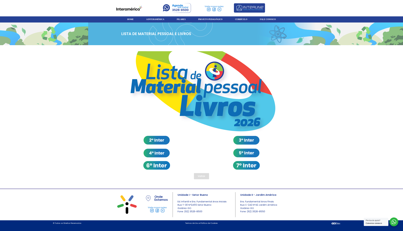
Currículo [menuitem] (241, 19)
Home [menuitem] (130, 19)
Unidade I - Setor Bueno (193, 195)
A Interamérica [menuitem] (155, 19)
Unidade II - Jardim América (258, 195)
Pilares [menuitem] (181, 19)
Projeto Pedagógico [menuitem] (210, 19)
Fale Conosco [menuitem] (268, 19)
